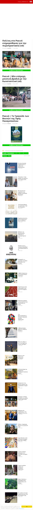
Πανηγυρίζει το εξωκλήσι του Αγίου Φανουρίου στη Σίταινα (22, 261)
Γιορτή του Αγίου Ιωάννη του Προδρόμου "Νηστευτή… (22, 467)
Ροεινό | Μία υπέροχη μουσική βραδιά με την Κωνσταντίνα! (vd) (14, 79)
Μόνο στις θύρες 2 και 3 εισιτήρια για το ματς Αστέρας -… (22, 343)
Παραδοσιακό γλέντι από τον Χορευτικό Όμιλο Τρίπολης (22, 219)
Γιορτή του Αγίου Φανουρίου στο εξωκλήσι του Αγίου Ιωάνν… (22, 453)
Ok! (26, 506)
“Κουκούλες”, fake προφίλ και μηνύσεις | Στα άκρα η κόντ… (23, 178)
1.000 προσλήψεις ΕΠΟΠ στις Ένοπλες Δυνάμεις (22, 329)
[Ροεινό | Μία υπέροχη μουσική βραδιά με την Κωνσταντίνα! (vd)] (16, 97)
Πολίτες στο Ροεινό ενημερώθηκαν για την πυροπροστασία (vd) (14, 43)
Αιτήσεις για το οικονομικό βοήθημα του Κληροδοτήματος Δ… (23, 247)
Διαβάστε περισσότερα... (16, 70)
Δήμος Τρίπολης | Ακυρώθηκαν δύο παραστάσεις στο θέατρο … (22, 481)
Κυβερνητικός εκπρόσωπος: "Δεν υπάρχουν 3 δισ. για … (23, 412)
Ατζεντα (9, 123)
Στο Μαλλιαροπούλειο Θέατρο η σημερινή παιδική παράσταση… (22, 317)
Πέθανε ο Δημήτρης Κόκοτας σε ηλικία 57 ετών (23, 425)
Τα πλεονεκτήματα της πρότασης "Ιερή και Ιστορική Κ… (22, 206)
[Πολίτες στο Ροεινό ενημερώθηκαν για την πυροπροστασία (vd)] (16, 59)
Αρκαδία (9, 48)
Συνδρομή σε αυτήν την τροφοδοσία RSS (14, 150)
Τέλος (9, 156)
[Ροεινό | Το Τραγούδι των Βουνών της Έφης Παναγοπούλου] (16, 134)
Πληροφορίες (21, 508)
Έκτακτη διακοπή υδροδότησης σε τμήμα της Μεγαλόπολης (22, 165)
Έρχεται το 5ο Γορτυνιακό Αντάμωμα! (21, 357)
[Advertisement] (16, 21)
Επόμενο (5, 156)
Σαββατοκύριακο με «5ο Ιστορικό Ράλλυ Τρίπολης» (22, 274)
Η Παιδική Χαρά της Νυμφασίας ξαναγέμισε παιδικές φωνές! (23, 371)
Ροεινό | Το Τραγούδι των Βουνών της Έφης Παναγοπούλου (15, 118)
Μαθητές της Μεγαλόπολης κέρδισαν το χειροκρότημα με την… (22, 234)
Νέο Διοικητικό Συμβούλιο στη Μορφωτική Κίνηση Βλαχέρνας (22, 192)
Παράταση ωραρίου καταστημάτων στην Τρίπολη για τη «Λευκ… (23, 302)
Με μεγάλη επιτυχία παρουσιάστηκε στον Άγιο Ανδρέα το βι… (23, 494)
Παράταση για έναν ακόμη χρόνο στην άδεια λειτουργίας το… (22, 288)
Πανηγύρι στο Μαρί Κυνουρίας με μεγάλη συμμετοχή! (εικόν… (23, 398)
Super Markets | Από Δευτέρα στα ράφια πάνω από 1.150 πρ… (22, 439)
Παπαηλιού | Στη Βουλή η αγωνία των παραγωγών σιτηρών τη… (22, 384)
